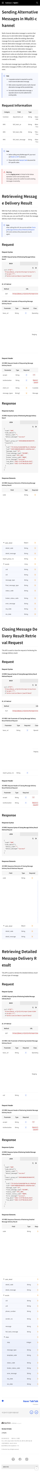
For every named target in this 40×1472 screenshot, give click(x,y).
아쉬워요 (36, 1412)
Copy (33, 268)
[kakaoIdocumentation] (12, 2)
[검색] (37, 3)
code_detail (8, 543)
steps (7, 1337)
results (7, 564)
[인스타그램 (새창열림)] (26, 1459)
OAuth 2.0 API (15, 157)
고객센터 (4, 1433)
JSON (11, 422)
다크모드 (36, 268)
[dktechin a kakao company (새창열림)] (11, 1423)
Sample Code (23, 160)
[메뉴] (3, 3)
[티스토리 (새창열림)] (13, 1459)
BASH (11, 263)
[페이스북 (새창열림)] (20, 1459)
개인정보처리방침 (6, 1429)
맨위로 (36, 1468)
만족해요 (31, 1412)
